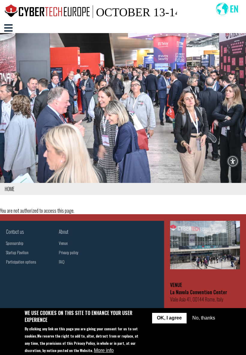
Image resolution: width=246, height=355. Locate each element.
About (63, 231)
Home (9, 189)
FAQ (61, 261)
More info (104, 350)
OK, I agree (169, 317)
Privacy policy (68, 252)
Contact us (15, 231)
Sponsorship (14, 243)
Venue (63, 243)
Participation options (21, 261)
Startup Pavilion (17, 252)
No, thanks (203, 317)
